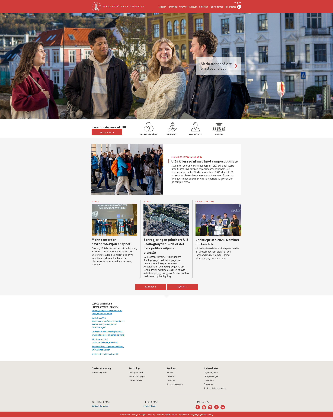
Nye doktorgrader (99, 372)
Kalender (149, 286)
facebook (199, 407)
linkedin (223, 407)
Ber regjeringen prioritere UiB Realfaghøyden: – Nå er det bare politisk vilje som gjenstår (165, 246)
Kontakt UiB (125, 414)
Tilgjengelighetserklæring (215, 388)
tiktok (217, 407)
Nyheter (181, 286)
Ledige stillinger (211, 376)
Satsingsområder (136, 372)
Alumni (169, 372)
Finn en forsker (135, 380)
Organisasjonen (211, 372)
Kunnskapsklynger (137, 376)
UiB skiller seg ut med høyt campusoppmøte (204, 161)
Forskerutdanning (101, 368)
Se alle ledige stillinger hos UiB (105, 354)
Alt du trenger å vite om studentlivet (216, 66)
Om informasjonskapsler (166, 414)
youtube (205, 407)
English (237, 2)
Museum (193, 6)
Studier (162, 6)
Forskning (172, 6)
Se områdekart (149, 406)
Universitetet (211, 368)
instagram (211, 407)
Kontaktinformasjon (100, 406)
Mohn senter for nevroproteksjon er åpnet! (111, 241)
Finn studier (106, 132)
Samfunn (171, 368)
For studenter (216, 6)
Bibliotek (203, 6)
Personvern (184, 414)
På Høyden (171, 380)
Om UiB (183, 6)
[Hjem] (96, 6)
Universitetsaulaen (174, 384)
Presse (151, 414)
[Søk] (239, 6)
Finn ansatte (209, 384)
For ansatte (230, 6)
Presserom (170, 376)
